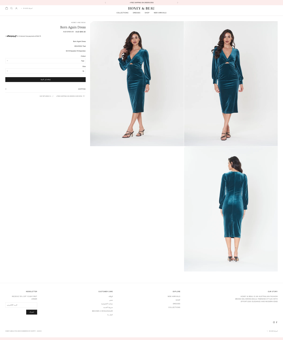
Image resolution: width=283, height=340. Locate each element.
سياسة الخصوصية (107, 304)
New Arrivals (160, 13)
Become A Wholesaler (102, 311)
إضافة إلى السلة (46, 79)
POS (16, 331)
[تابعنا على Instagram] (274, 322)
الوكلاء (111, 296)
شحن (111, 300)
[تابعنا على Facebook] (276, 322)
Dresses (136, 13)
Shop (147, 13)
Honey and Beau (78, 22)
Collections (122, 13)
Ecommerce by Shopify (28, 331)
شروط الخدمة (108, 307)
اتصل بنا (110, 315)
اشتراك (31, 312)
